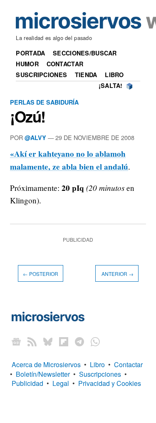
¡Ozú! (27, 116)
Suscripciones (41, 74)
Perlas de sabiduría (44, 102)
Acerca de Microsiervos (46, 364)
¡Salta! (111, 85)
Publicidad (27, 383)
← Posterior (40, 273)
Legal (60, 383)
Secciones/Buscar (85, 53)
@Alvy (35, 137)
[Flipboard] (63, 341)
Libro (114, 74)
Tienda (86, 74)
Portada (30, 53)
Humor (27, 64)
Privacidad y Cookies (109, 383)
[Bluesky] (47, 341)
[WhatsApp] (95, 341)
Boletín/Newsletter (43, 374)
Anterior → (117, 273)
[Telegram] (79, 341)
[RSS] (32, 341)
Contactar (65, 64)
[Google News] (16, 341)
